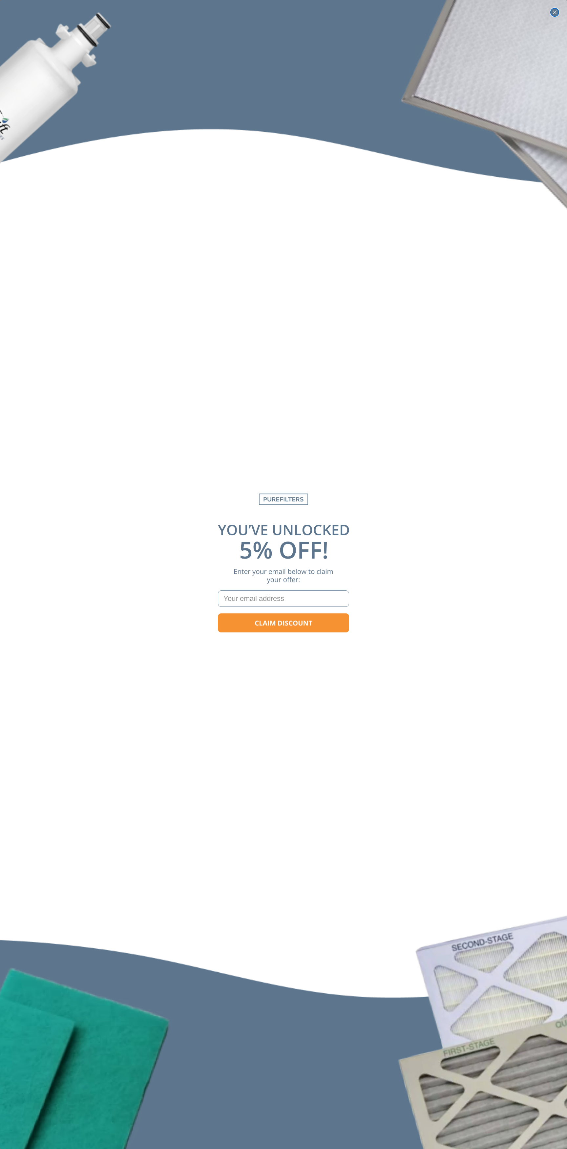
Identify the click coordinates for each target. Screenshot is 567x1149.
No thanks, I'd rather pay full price (283, 644)
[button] (283, 622)
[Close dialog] (555, 12)
